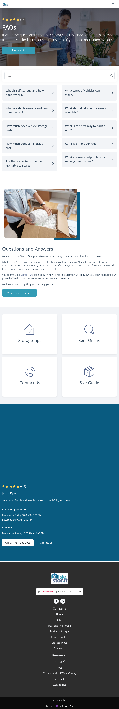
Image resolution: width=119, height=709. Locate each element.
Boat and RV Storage (59, 625)
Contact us (46, 542)
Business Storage (59, 631)
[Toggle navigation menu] (114, 4)
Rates (59, 620)
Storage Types (59, 642)
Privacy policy (59, 700)
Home (59, 614)
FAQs (59, 667)
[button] (29, 93)
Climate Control (59, 637)
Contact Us (27, 274)
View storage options (19, 293)
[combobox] (59, 591)
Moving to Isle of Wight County (59, 673)
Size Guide (59, 679)
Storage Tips (59, 684)
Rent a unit (18, 50)
